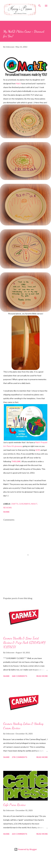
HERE (37, 450)
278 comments (19, 757)
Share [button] (6, 512)
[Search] (39, 5)
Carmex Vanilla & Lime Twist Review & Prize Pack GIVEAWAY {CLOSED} (24, 642)
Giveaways (24, 504)
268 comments (19, 676)
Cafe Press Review (14, 805)
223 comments (19, 834)
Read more (42, 676)
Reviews (7, 507)
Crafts (14, 504)
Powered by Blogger (27, 849)
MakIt (18, 83)
